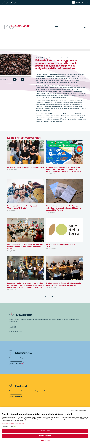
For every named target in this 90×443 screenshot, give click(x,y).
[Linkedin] (7, 2)
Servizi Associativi (81, 2)
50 (52, 296)
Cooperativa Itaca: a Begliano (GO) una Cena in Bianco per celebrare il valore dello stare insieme (25, 246)
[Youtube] (11, 2)
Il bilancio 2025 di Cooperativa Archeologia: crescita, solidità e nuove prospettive (63, 284)
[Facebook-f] (3, 2)
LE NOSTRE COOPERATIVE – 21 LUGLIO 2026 (25, 167)
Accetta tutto (45, 431)
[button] (56, 27)
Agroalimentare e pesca (53, 58)
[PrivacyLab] (12, 426)
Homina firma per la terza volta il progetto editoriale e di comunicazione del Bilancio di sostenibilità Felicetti (63, 208)
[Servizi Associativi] (73, 2)
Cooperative (65, 58)
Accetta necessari (45, 435)
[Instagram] (15, 2)
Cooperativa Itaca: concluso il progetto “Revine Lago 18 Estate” (22, 207)
